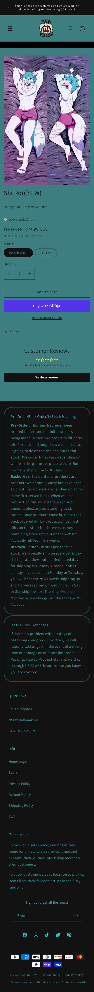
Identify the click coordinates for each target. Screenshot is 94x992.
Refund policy (51, 975)
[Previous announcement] (8, 7)
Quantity (10, 264)
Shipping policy (47, 982)
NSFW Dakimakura (23, 720)
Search (14, 772)
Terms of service (21, 982)
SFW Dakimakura (22, 731)
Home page (18, 761)
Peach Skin (18, 252)
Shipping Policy (21, 805)
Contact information (75, 982)
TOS (12, 816)
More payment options (47, 318)
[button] (10, 28)
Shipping (9, 235)
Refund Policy (20, 794)
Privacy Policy (20, 783)
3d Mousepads (20, 709)
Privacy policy (74, 975)
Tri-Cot (46, 252)
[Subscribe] (76, 916)
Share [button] (14, 331)
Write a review (47, 377)
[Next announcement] (85, 7)
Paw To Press (29, 975)
